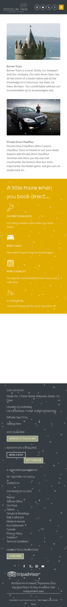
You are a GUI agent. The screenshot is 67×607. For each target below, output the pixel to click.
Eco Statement (15, 525)
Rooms (11, 497)
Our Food (12, 505)
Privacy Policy (14, 533)
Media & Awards (16, 521)
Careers (11, 529)
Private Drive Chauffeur (20, 142)
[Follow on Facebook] (24, 566)
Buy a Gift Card (15, 517)
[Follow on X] (30, 566)
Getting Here (14, 423)
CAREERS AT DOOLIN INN (22, 438)
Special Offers (14, 501)
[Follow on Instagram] (36, 566)
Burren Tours (14, 66)
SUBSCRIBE (15, 556)
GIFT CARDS (32, 460)
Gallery (11, 509)
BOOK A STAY (16, 455)
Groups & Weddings (18, 513)
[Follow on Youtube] (42, 566)
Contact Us (13, 482)
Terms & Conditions (17, 541)
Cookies (11, 537)
